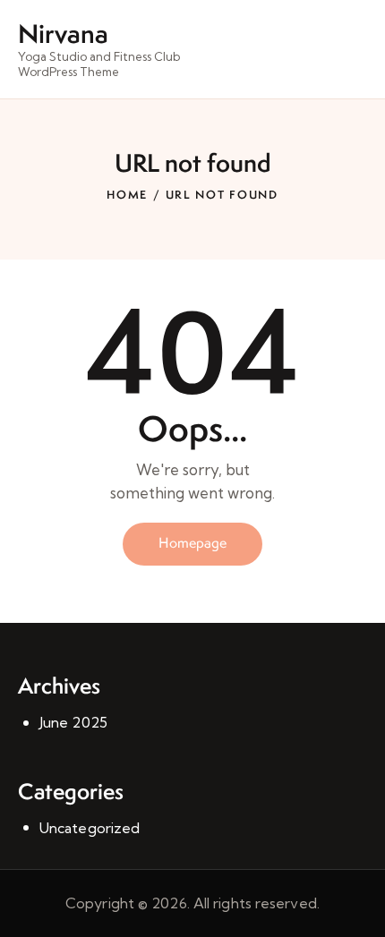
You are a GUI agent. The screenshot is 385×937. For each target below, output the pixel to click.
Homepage (192, 542)
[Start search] (354, 51)
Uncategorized (89, 828)
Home (127, 194)
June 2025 (73, 722)
